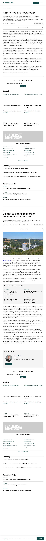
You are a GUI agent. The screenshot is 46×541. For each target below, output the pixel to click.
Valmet (16, 224)
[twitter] (23, 27)
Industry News (6, 210)
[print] (42, 27)
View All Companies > (23, 160)
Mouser (4, 157)
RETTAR (25, 147)
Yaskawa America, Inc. (29, 154)
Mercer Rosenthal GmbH (8, 260)
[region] (23, 538)
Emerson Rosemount (7, 147)
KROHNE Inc (6, 152)
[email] (27, 27)
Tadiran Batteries (27, 150)
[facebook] (19, 27)
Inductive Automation (7, 150)
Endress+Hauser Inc (7, 148)
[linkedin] (21, 27)
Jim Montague (6, 224)
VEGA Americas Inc (28, 152)
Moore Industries (6, 156)
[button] (3, 3)
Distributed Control (7, 9)
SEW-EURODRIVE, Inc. (29, 148)
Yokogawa (26, 156)
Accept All (40, 538)
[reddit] (25, 27)
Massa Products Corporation (9, 154)
